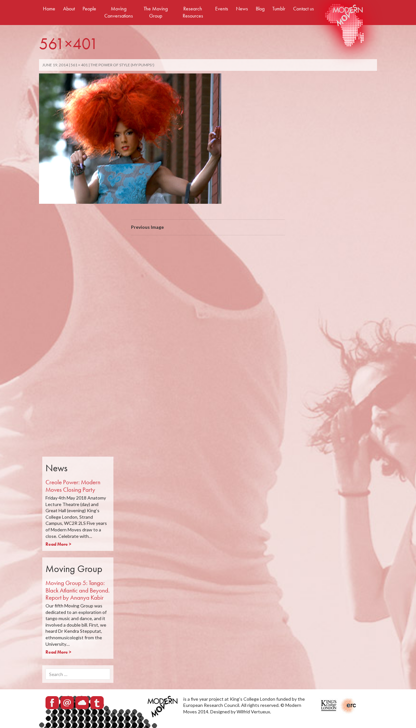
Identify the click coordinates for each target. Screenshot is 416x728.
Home (49, 8)
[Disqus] (208, 332)
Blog (260, 8)
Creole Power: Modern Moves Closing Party (73, 486)
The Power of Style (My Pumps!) (122, 64)
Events (221, 8)
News (242, 8)
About (69, 8)
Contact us (303, 8)
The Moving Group (156, 12)
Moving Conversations (118, 12)
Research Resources (193, 12)
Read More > (58, 544)
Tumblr (278, 8)
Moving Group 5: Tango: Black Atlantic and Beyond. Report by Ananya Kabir (78, 590)
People (89, 8)
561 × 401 (79, 64)
